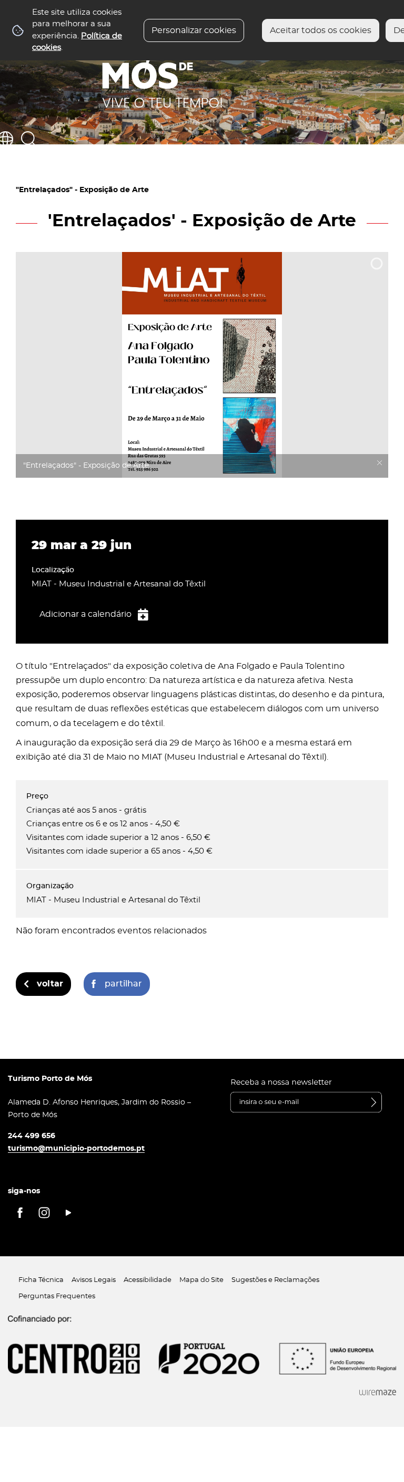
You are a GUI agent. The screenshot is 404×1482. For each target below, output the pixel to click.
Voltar (50, 984)
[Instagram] (44, 1213)
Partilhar (123, 984)
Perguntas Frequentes (56, 1296)
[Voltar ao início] (162, 68)
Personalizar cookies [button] (194, 30)
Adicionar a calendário (85, 614)
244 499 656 (31, 1136)
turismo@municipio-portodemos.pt (76, 1148)
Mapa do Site (201, 1280)
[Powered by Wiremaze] (377, 1393)
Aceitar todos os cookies (320, 30)
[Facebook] (20, 1213)
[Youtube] (68, 1213)
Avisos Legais (94, 1280)
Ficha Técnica (41, 1280)
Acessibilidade (147, 1280)
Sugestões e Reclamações (275, 1280)
